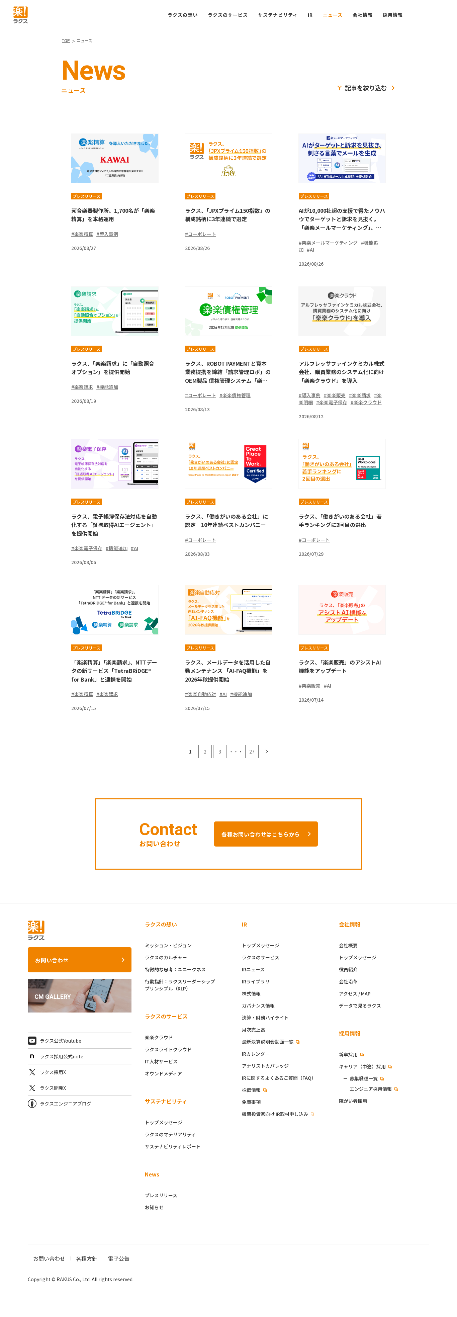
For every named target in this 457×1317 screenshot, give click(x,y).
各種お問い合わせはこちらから (260, 834)
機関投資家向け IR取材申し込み (275, 1114)
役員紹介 (348, 969)
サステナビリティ (166, 1101)
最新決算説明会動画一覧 (268, 1041)
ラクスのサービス (166, 1016)
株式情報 (251, 993)
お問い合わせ (52, 960)
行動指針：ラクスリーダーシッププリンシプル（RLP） (180, 985)
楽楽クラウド (159, 1037)
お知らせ (154, 1207)
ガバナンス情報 (258, 1005)
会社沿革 (348, 981)
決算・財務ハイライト (265, 1017)
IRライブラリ (256, 981)
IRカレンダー (256, 1053)
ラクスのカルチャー (166, 957)
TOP (66, 40)
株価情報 (252, 1089)
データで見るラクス (360, 1005)
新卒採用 (349, 1054)
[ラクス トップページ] (20, 14)
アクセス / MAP (355, 993)
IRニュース (253, 969)
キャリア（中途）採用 (363, 1066)
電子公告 (118, 1258)
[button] (393, 15)
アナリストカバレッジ (265, 1065)
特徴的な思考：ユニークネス (175, 969)
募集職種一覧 (364, 1078)
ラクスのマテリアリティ (170, 1134)
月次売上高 (253, 1029)
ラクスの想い (161, 924)
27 (252, 751)
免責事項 (251, 1102)
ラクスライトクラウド (168, 1049)
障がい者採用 (353, 1101)
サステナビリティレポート (173, 1146)
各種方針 (86, 1258)
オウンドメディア (163, 1073)
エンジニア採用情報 (371, 1088)
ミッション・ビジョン (168, 945)
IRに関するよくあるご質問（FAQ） (279, 1077)
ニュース (333, 14)
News (152, 1174)
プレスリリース (161, 1195)
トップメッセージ (163, 1122)
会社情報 (349, 924)
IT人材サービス (161, 1061)
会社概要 (348, 945)
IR (310, 14)
